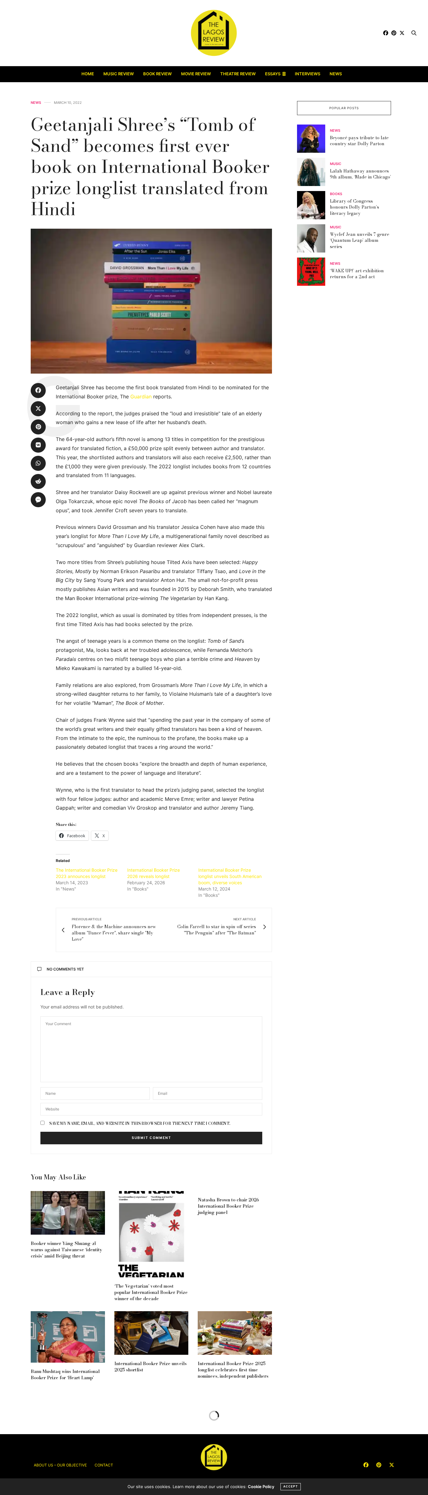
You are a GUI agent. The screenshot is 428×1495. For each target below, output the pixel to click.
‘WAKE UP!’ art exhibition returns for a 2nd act (357, 273)
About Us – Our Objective (60, 1465)
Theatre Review (238, 73)
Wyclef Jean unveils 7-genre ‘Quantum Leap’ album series (359, 240)
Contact (104, 1465)
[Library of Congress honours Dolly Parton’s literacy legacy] (313, 205)
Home (87, 73)
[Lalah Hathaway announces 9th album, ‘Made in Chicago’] (313, 172)
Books (336, 194)
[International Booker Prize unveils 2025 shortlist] (151, 1333)
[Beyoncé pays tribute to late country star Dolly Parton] (313, 139)
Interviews (307, 73)
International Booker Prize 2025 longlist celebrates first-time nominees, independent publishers (233, 1370)
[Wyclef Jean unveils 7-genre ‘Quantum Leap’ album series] (313, 238)
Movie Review (196, 73)
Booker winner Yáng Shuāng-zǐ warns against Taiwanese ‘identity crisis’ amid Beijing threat (66, 1249)
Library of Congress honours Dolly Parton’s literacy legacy (354, 207)
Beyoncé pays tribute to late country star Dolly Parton (359, 140)
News (336, 73)
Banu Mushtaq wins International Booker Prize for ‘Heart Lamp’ (65, 1374)
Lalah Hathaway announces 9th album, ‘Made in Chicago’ (360, 173)
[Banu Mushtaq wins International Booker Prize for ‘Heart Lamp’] (68, 1337)
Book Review (157, 73)
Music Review (118, 73)
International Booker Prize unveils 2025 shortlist (150, 1366)
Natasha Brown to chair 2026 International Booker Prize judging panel (228, 1206)
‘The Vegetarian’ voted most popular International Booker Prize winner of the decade (151, 1292)
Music (335, 163)
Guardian (141, 396)
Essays (272, 73)
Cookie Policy (261, 1486)
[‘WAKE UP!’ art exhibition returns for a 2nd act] (313, 272)
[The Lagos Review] (214, 32)
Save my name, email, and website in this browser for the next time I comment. (139, 1123)
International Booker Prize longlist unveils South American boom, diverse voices (230, 876)
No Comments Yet (65, 969)
